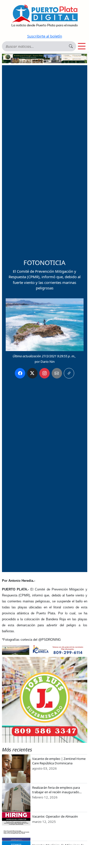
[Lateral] (44, 700)
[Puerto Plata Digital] (44, 16)
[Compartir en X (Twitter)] (32, 373)
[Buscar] (71, 46)
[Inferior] (44, 649)
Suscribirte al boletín (44, 36)
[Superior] (44, 57)
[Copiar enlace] (69, 373)
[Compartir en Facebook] (20, 373)
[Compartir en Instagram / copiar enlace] (44, 373)
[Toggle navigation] (81, 46)
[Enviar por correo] (57, 373)
